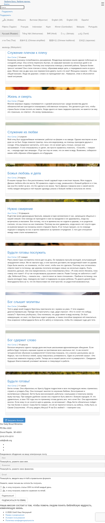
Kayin (48, 26)
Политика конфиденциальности (19, 520)
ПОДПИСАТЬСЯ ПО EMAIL (14, 500)
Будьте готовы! (19, 381)
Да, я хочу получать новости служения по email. (24, 490)
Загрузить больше (15, 420)
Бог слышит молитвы (24, 301)
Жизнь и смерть (20, 96)
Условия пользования (15, 517)
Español (85, 19)
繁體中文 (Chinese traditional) (62, 40)
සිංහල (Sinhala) (67, 33)
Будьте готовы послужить (27, 252)
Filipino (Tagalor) (9, 26)
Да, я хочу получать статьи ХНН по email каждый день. (27, 487)
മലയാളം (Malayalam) (11, 47)
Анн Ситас (12, 57)
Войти (6, 4)
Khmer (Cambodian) (64, 26)
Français (24, 26)
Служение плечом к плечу (27, 52)
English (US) (72, 19)
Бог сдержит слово (22, 339)
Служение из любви (23, 131)
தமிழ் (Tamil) (83, 33)
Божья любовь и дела (24, 173)
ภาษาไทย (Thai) (9, 40)
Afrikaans (22, 19)
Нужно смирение (20, 208)
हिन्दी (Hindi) (52, 33)
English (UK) (57, 19)
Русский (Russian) (10, 33)
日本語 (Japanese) (87, 40)
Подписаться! (8, 495)
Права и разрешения (14, 514)
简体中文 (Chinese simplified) (32, 40)
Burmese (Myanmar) (39, 19)
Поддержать (7, 11)
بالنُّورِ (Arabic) (8, 19)
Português (92, 26)
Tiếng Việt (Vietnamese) (32, 33)
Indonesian (37, 26)
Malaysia (80, 26)
